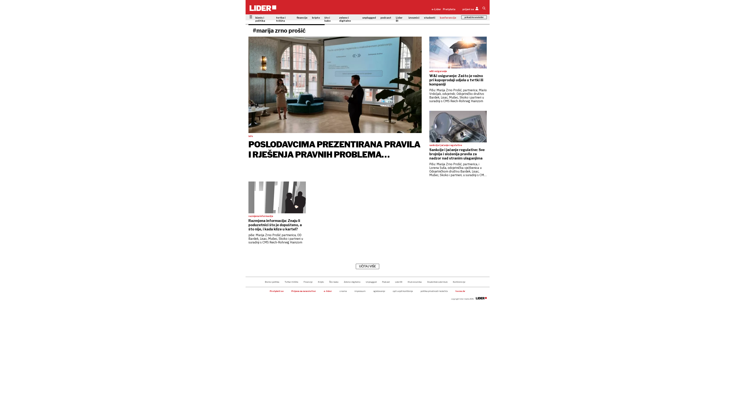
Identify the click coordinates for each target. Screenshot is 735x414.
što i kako (327, 19)
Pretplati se (277, 291)
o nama (343, 291)
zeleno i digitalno (345, 19)
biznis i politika (260, 19)
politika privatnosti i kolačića (434, 291)
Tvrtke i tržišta (291, 282)
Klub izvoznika (415, 282)
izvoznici (413, 17)
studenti (429, 17)
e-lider (328, 291)
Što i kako (333, 282)
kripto (316, 17)
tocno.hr (460, 291)
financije (302, 17)
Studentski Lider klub (437, 282)
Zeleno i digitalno (352, 282)
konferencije (448, 17)
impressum (360, 291)
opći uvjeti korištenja (403, 291)
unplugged (369, 17)
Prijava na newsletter (303, 291)
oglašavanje (379, 291)
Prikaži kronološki (474, 17)
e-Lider (436, 9)
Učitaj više (367, 266)
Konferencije (459, 282)
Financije (308, 282)
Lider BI (399, 19)
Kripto (321, 282)
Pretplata (449, 9)
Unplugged (371, 282)
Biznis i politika (272, 282)
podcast (386, 17)
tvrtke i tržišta (281, 19)
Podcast (386, 282)
